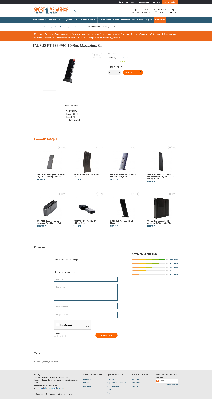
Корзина (172, 12)
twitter (63, 394)
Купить (128, 72)
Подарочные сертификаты (149, 2)
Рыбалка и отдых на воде (109, 20)
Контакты (87, 379)
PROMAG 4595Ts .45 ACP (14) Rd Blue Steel (86, 222)
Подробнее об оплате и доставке (104, 37)
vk (72, 394)
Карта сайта (87, 386)
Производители (113, 386)
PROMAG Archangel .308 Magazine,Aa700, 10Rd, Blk (159, 222)
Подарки (149, 20)
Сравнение (136, 379)
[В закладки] (99, 55)
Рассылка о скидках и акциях (166, 376)
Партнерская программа (116, 383)
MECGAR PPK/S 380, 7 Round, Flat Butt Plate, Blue (123, 176)
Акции (109, 389)
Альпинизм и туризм (88, 20)
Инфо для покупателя (125, 2)
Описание (49, 93)
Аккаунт (135, 386)
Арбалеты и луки (55, 20)
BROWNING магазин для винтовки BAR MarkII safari (49, 222)
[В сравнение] (94, 55)
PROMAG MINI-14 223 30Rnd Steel (86, 176)
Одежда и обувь (71, 20)
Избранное (136, 383)
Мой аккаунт (161, 9)
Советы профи (169, 2)
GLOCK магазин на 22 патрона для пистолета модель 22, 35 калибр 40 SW (160, 177)
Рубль (160, 12)
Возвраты (87, 383)
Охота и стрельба (39, 20)
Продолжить (106, 335)
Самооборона (137, 20)
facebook (39, 394)
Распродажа (160, 20)
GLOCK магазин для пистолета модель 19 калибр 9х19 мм (51, 176)
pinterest (51, 394)
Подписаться (172, 385)
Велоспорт (125, 20)
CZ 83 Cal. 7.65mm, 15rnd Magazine (121, 222)
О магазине (111, 379)
